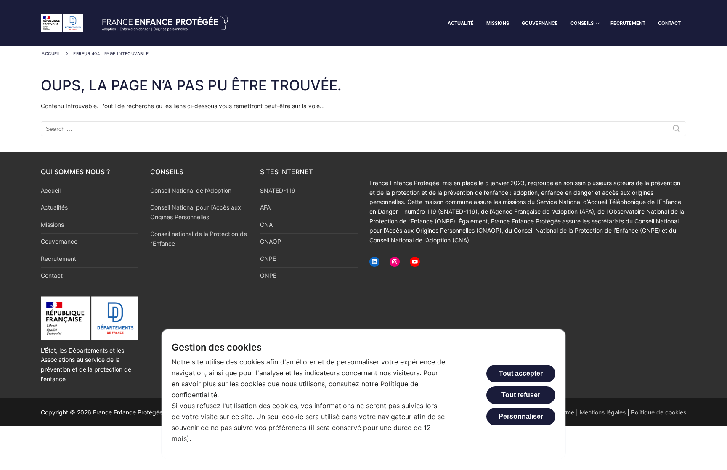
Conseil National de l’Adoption (190, 190)
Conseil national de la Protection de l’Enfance (198, 238)
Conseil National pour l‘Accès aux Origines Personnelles (195, 212)
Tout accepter (521, 373)
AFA (265, 207)
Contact (52, 275)
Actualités (54, 207)
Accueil (51, 53)
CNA (266, 224)
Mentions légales (603, 412)
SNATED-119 (277, 190)
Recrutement (58, 258)
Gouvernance (59, 241)
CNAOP (270, 241)
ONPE (268, 275)
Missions (52, 224)
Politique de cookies (658, 412)
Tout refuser (520, 394)
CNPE (268, 258)
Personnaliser (521, 416)
